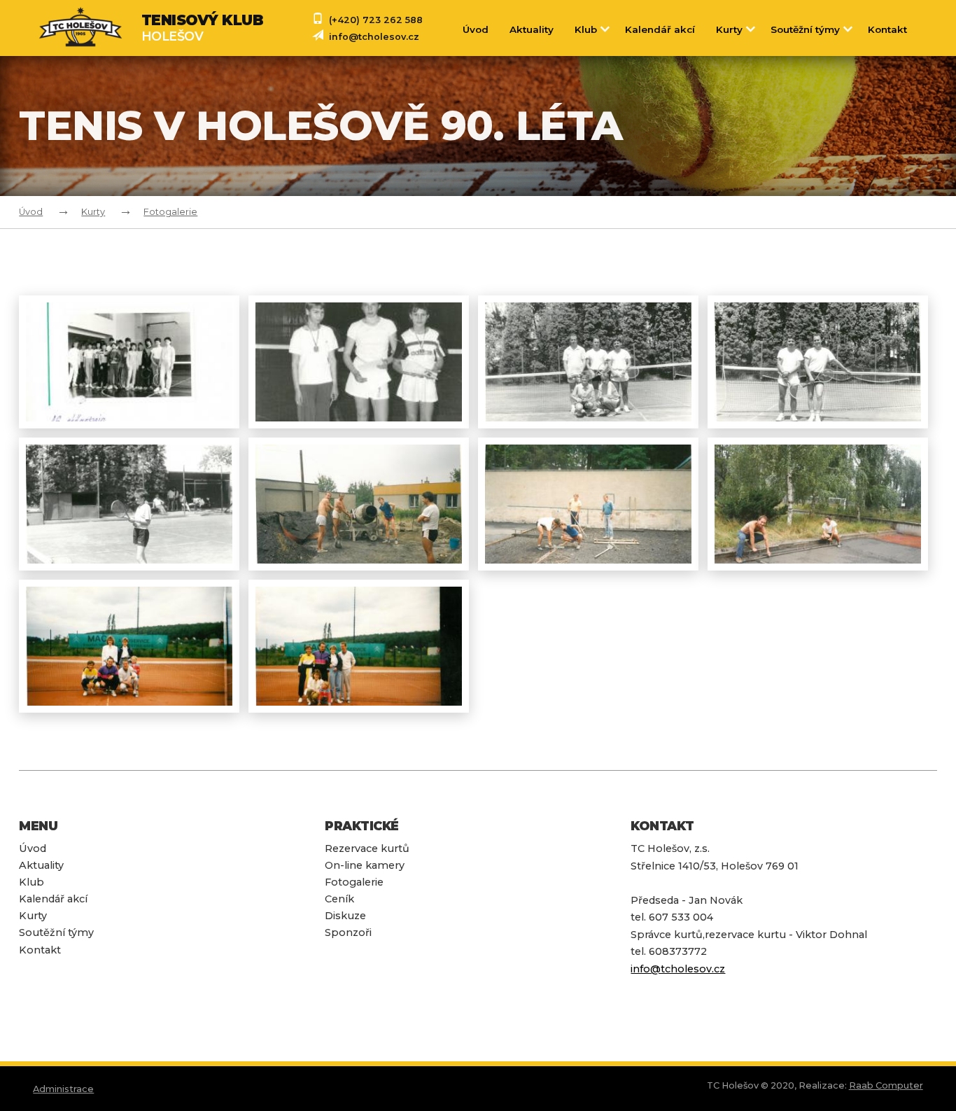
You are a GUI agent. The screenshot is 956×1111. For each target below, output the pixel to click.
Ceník (339, 899)
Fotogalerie (170, 212)
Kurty (729, 29)
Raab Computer (886, 1085)
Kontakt (887, 29)
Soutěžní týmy (805, 29)
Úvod (475, 29)
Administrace (63, 1089)
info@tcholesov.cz (374, 37)
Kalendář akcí (660, 29)
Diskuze (345, 915)
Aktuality (531, 29)
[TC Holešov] (89, 28)
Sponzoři (348, 932)
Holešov (202, 28)
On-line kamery (365, 865)
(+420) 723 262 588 (376, 20)
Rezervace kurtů (367, 848)
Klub (586, 29)
